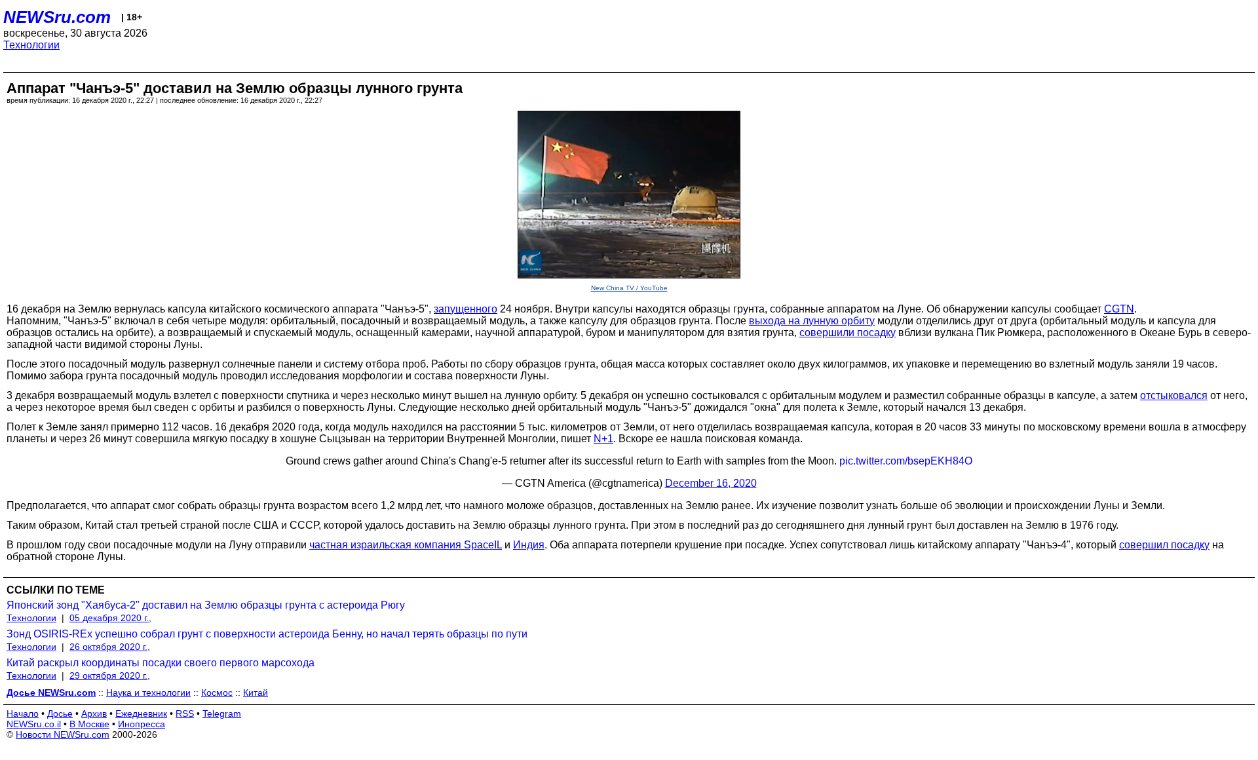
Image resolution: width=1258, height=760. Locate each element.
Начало (23, 713)
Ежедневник (141, 713)
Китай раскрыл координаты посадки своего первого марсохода (160, 662)
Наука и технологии (148, 692)
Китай (255, 692)
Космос (217, 692)
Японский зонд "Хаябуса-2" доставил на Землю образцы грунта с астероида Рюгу (206, 605)
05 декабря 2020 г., (110, 618)
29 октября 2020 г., (109, 675)
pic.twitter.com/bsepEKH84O (905, 460)
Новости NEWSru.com (62, 734)
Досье (60, 713)
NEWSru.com (57, 17)
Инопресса (141, 724)
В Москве (89, 724)
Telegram (221, 713)
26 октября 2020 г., (109, 646)
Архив (94, 713)
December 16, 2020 (711, 483)
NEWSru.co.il (34, 724)
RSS (185, 713)
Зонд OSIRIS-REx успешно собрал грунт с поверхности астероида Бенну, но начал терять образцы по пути (267, 633)
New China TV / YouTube (629, 288)
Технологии (31, 44)
